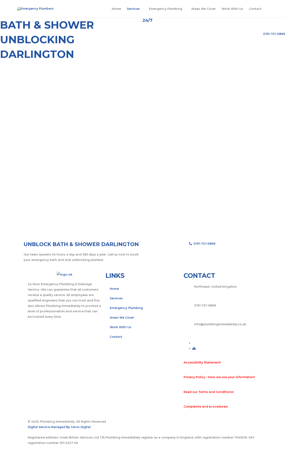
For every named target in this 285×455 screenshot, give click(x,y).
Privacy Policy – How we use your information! (219, 377)
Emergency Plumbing (165, 9)
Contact (255, 9)
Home (116, 9)
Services (133, 9)
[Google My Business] (194, 348)
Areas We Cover (203, 9)
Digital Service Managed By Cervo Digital (59, 427)
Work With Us (232, 9)
